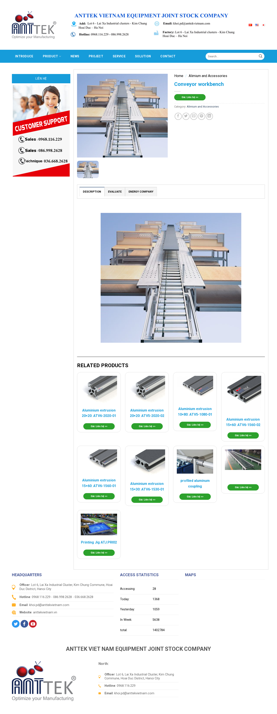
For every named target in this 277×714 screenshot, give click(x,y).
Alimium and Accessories (208, 76)
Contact (168, 56)
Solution (143, 56)
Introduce (24, 56)
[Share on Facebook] (178, 116)
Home (178, 76)
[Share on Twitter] (186, 116)
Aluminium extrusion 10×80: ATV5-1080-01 (195, 411)
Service (119, 56)
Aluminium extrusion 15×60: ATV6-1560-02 (243, 422)
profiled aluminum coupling (195, 483)
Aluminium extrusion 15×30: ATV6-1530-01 (147, 486)
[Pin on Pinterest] (201, 116)
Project (96, 56)
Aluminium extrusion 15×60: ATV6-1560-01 (99, 483)
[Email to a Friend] (193, 116)
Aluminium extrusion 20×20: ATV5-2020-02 (147, 413)
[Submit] (260, 56)
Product (50, 56)
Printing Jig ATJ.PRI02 (99, 542)
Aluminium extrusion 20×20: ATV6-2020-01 (99, 413)
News (75, 56)
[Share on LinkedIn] (209, 116)
